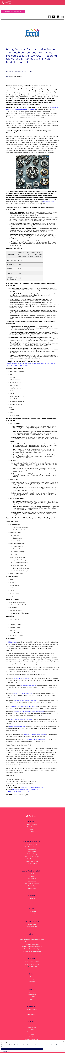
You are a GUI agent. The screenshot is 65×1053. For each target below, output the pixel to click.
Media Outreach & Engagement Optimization (32, 939)
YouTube (26, 791)
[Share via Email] (62, 17)
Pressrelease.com (32, 1014)
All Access (32, 898)
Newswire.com (32, 1012)
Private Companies (32, 827)
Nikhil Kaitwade (11, 642)
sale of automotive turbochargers (22, 719)
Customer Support (32, 1032)
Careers (32, 999)
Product (32, 977)
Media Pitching (32, 851)
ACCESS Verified (32, 863)
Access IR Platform (32, 874)
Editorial (32, 1034)
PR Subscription (32, 911)
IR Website (32, 876)
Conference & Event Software (32, 901)
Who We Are (32, 992)
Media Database (32, 849)
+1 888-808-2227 (32, 1027)
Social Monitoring (32, 858)
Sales (32, 1029)
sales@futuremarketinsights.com (31, 787)
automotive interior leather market (25, 701)
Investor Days (32, 886)
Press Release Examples (32, 964)
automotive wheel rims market (35, 739)
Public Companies (32, 824)
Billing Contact (32, 1036)
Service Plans (32, 924)
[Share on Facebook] (49, 17)
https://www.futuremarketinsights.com (25, 789)
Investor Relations (32, 997)
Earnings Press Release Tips (32, 949)
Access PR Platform (32, 844)
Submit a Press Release (32, 913)
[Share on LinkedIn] (58, 17)
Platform (32, 979)
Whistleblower (32, 888)
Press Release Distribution (32, 846)
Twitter (15, 791)
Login (32, 1024)
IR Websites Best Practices (32, 944)
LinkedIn (9, 791)
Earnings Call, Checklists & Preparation (32, 946)
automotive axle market (17, 726)
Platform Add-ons (32, 926)
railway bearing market (28, 686)
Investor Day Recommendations (32, 951)
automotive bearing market (22, 693)
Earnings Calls (32, 881)
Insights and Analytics (32, 861)
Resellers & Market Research (32, 834)
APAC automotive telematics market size (23, 706)
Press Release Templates (32, 961)
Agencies (32, 829)
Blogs (20, 791)
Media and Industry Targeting (32, 856)
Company (32, 981)
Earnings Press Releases (32, 883)
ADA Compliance (32, 878)
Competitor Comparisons (32, 941)
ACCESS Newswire (32, 1009)
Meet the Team (32, 994)
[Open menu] (62, 3)
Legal (32, 831)
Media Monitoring (32, 854)
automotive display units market (35, 734)
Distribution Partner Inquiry (32, 1039)
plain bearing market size (22, 678)
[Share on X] (53, 17)
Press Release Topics (32, 937)
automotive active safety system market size (28, 711)
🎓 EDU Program (32, 966)
